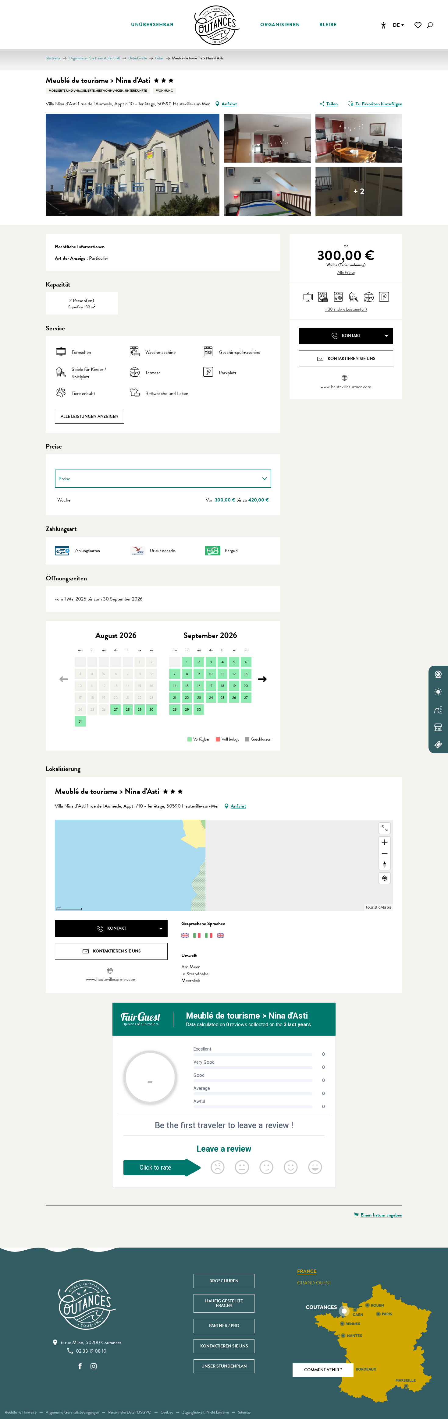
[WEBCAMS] (438, 674)
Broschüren (224, 1281)
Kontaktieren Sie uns (224, 1346)
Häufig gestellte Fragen (224, 1303)
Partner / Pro (224, 1325)
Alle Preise (346, 272)
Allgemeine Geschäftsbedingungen (72, 1412)
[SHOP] (438, 727)
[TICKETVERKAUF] (438, 744)
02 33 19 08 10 (91, 1351)
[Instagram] (93, 1367)
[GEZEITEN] (438, 709)
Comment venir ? (323, 1370)
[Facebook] (80, 1367)
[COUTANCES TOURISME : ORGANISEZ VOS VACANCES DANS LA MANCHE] (217, 25)
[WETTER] (438, 692)
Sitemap (244, 1412)
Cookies (167, 1412)
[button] (430, 25)
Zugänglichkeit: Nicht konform (205, 1412)
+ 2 (358, 191)
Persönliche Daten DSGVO (129, 1412)
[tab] (156, 478)
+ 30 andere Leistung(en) (346, 309)
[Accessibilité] (383, 25)
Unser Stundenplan (224, 1366)
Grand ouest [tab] (314, 1282)
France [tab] (306, 1271)
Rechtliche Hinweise (21, 1412)
